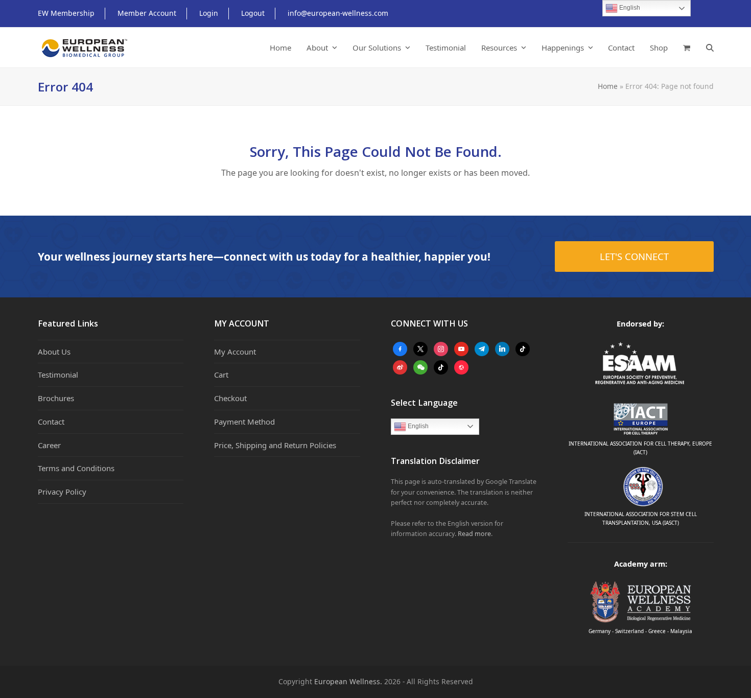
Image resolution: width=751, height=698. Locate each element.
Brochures (56, 398)
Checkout (230, 398)
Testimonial (58, 374)
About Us (54, 351)
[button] (686, 47)
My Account (235, 351)
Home (608, 86)
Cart (221, 374)
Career (49, 445)
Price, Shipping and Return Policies (275, 445)
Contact (51, 421)
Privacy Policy (62, 491)
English (417, 426)
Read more (474, 533)
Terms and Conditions (76, 468)
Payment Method (244, 421)
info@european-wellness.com (338, 13)
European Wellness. (348, 681)
